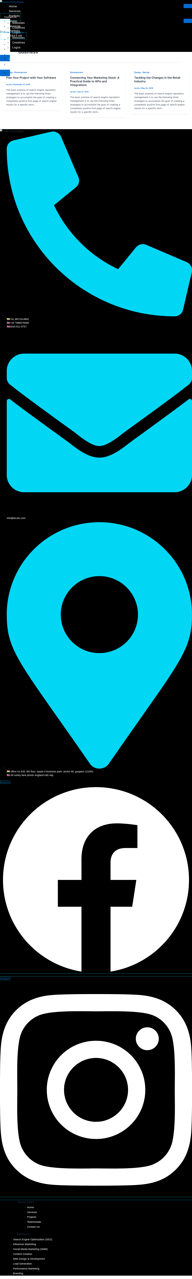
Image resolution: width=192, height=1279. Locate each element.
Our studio (16, 59)
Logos (16, 47)
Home (13, 6)
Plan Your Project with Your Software (31, 77)
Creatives (18, 42)
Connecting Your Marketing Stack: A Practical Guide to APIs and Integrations (94, 81)
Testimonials (17, 54)
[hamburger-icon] (188, 6)
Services (15, 11)
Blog (12, 63)
